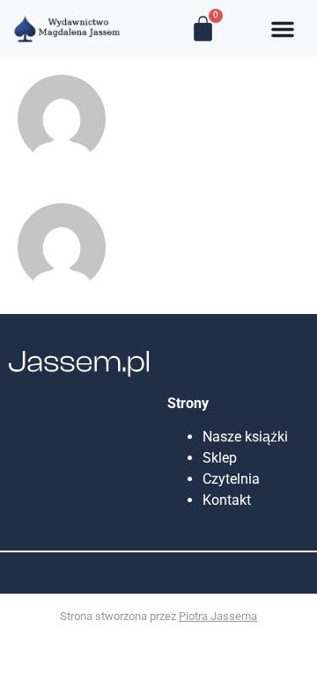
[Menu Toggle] (282, 29)
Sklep (220, 457)
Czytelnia (231, 479)
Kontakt (227, 500)
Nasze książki (249, 436)
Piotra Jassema (218, 616)
